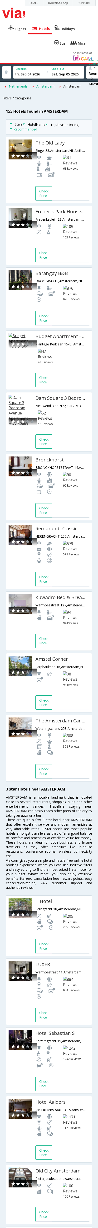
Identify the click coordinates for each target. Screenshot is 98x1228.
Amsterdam (45, 86)
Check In (21, 68)
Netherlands (18, 86)
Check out (57, 68)
